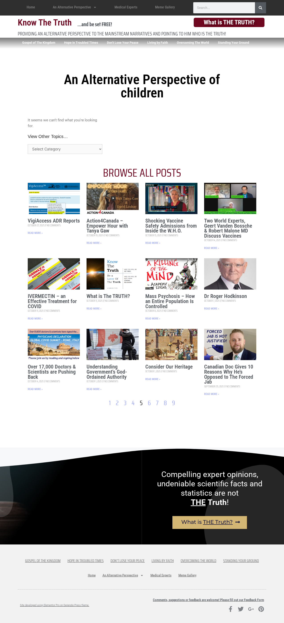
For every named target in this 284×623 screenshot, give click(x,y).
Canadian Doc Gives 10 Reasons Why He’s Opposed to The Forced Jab (228, 374)
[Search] (260, 7)
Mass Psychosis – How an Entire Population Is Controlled (170, 301)
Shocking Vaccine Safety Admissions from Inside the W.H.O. (171, 226)
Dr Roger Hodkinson (225, 296)
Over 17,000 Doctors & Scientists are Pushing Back (52, 372)
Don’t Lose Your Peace (122, 42)
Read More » (35, 233)
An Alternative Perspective (72, 7)
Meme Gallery (165, 7)
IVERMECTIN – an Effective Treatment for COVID (52, 301)
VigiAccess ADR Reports (54, 221)
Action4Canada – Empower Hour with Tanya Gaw (107, 226)
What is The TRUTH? (108, 296)
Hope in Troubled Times (81, 42)
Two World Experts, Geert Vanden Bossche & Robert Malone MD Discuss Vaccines (228, 228)
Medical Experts (125, 7)
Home (31, 7)
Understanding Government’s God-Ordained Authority (107, 372)
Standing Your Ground (233, 42)
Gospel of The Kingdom (38, 42)
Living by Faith (157, 42)
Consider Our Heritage (169, 367)
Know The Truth (45, 23)
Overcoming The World (193, 42)
